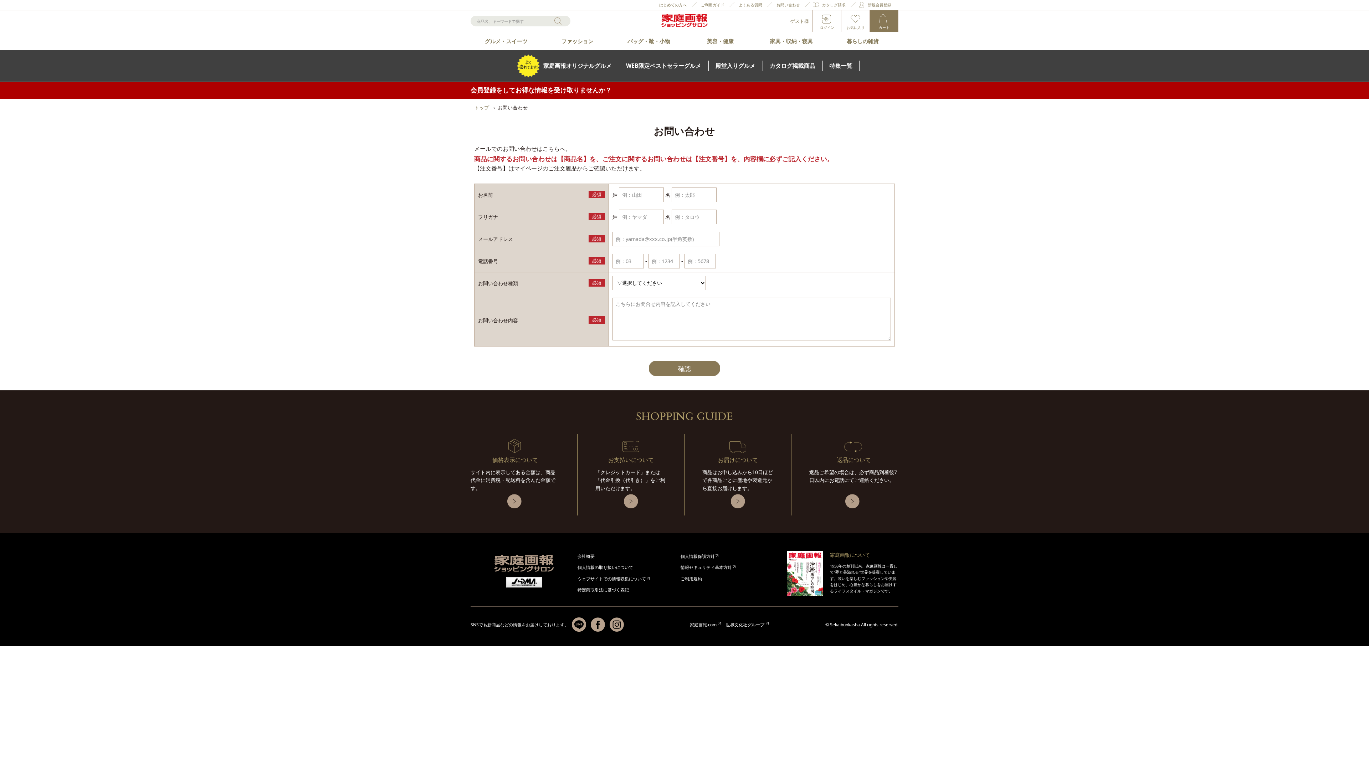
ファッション (578, 41)
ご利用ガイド (712, 4)
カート (884, 27)
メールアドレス (495, 239)
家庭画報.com (703, 625)
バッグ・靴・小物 (648, 41)
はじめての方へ (673, 4)
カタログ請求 (834, 4)
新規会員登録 (879, 4)
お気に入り (856, 27)
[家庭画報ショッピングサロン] (684, 21)
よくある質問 (750, 4)
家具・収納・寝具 (791, 41)
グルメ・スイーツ (506, 41)
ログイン (827, 27)
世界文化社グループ (745, 625)
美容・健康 (720, 41)
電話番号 (488, 261)
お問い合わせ (788, 4)
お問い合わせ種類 (498, 283)
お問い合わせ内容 (498, 320)
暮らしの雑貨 (863, 41)
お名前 (485, 194)
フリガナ (488, 217)
